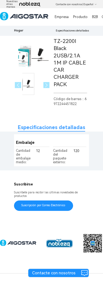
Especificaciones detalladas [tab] (51, 127)
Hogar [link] (18, 30)
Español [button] (88, 4)
